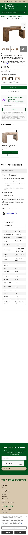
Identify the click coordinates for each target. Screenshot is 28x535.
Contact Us (4, 498)
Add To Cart (14, 87)
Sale (2, 487)
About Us (4, 500)
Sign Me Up (6, 468)
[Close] (26, 516)
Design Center (5, 493)
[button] (2, 6)
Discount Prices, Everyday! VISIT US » (14, 1)
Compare (11, 155)
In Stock (3, 489)
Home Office (9, 16)
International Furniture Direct (13, 70)
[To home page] (10, 6)
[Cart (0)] (25, 6)
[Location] (17, 6)
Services (3, 494)
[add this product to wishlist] (23, 28)
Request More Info (15, 91)
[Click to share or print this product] (23, 24)
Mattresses (4, 485)
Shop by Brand (5, 491)
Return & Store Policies (7, 502)
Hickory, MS (6, 510)
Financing (4, 496)
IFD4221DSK (7, 71)
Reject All (7, 532)
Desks (14, 16)
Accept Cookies (20, 532)
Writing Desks (21, 16)
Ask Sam (14, 109)
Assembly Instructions (11, 213)
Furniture (3, 16)
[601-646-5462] (21, 6)
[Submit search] (24, 12)
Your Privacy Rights (14, 528)
